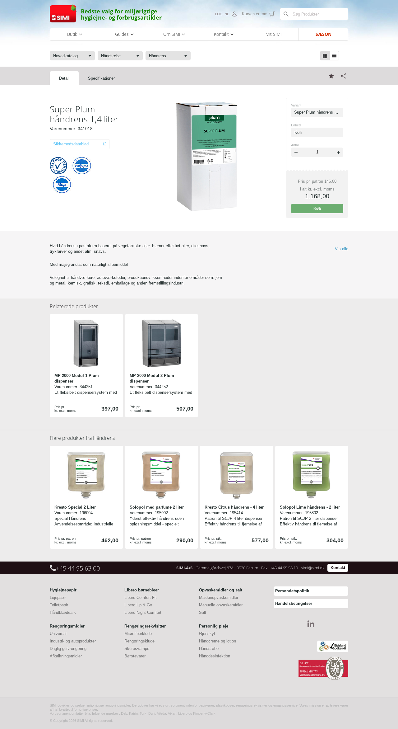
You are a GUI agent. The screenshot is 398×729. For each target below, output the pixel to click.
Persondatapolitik (292, 591)
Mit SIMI (274, 34)
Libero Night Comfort (142, 612)
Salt (202, 612)
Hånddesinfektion (214, 656)
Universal (58, 633)
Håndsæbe (209, 648)
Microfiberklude (138, 633)
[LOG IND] (234, 14)
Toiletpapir (59, 605)
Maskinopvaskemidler (218, 597)
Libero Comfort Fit (140, 597)
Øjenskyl (207, 633)
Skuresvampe (136, 648)
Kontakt (338, 567)
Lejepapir (58, 597)
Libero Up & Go (138, 605)
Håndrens (82, 438)
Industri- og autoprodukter (73, 641)
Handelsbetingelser (293, 603)
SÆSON (323, 34)
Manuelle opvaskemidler (221, 605)
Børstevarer (135, 656)
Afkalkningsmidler (66, 656)
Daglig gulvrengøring (68, 648)
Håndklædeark (63, 612)
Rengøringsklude (139, 641)
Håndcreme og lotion (217, 641)
